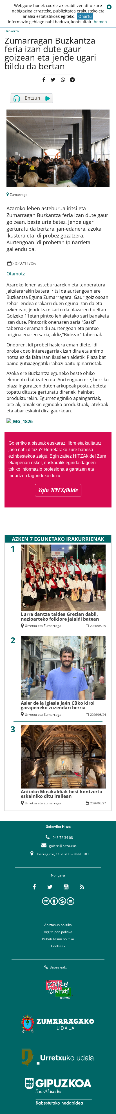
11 (26, 263)
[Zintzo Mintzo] (58, 989)
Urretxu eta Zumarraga (43, 625)
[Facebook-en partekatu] (43, 80)
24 (104, 714)
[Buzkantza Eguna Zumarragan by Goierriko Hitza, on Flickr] (19, 421)
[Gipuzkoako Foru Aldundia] (58, 1091)
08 (99, 626)
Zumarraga (19, 194)
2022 (17, 263)
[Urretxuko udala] (58, 1057)
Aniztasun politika (58, 924)
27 (104, 803)
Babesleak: (58, 967)
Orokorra (12, 31)
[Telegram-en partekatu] (72, 80)
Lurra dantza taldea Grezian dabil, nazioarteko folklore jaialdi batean (60, 616)
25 (104, 626)
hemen (100, 21)
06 (33, 263)
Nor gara (58, 875)
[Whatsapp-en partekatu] (62, 80)
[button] (109, 7)
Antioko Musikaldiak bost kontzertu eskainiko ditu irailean (61, 794)
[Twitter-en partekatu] (53, 80)
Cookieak (58, 946)
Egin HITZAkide (58, 490)
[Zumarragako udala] (58, 1023)
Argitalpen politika (58, 931)
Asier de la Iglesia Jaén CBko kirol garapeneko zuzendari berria (58, 705)
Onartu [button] (85, 16)
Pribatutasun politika (58, 939)
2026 (93, 626)
